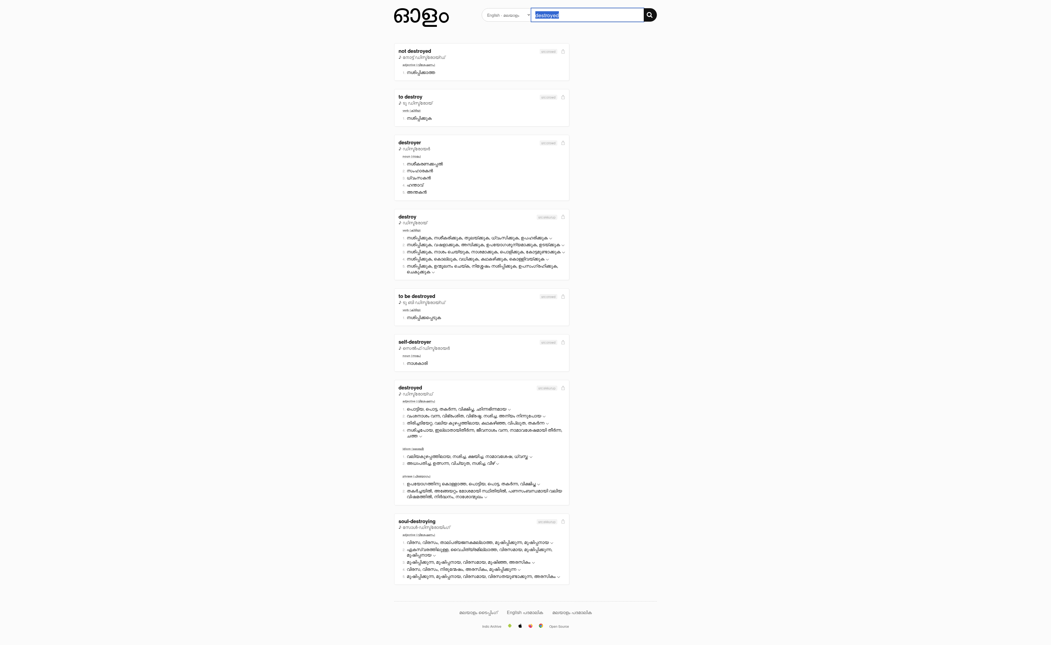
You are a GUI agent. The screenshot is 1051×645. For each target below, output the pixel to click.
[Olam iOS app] (520, 626)
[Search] (650, 15)
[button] (550, 239)
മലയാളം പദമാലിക (572, 612)
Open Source (559, 626)
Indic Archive (491, 626)
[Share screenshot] (562, 51)
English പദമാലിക (525, 612)
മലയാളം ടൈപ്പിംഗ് (478, 612)
